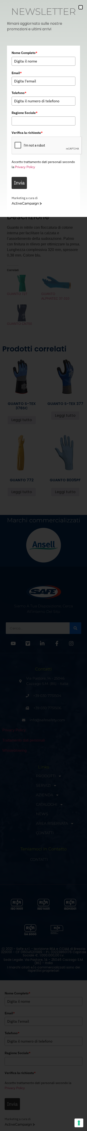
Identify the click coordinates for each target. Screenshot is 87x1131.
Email (17, 73)
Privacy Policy (25, 167)
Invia (19, 182)
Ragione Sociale (25, 113)
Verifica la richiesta (27, 133)
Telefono (19, 93)
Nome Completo (24, 53)
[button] (80, 7)
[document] (43, 565)
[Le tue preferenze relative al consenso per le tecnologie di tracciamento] (78, 1122)
